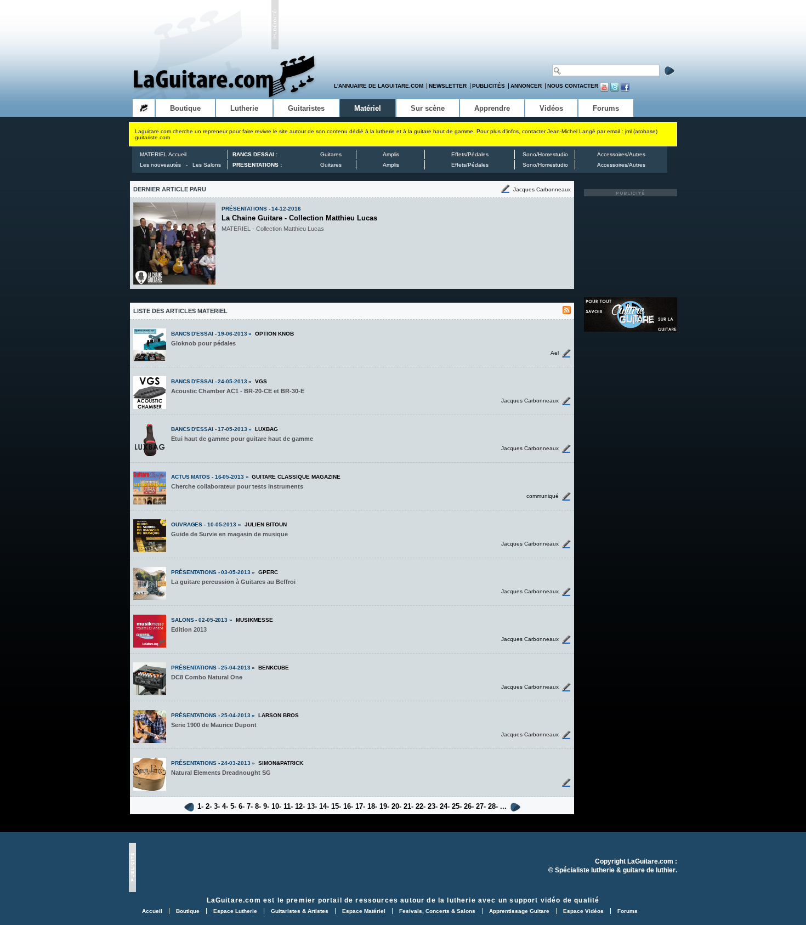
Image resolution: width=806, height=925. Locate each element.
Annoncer (526, 86)
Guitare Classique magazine (296, 477)
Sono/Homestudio (545, 154)
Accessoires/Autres (621, 154)
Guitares (331, 154)
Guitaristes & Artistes (299, 911)
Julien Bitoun (266, 524)
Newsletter (448, 86)
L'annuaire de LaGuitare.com (378, 86)
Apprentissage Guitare (519, 911)
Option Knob (274, 334)
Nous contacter (572, 86)
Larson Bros (278, 715)
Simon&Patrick (280, 763)
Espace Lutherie (235, 911)
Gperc (268, 572)
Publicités (488, 86)
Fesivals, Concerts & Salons (437, 911)
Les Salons (206, 165)
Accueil (152, 911)
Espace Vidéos (583, 911)
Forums (627, 911)
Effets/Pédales (470, 154)
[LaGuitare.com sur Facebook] (625, 90)
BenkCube (273, 668)
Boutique (188, 911)
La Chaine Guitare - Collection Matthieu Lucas (299, 218)
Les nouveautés (160, 165)
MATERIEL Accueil (163, 154)
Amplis (391, 154)
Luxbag (266, 429)
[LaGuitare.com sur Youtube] (604, 90)
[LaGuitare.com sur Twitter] (614, 90)
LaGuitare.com (234, 900)
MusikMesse (254, 620)
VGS (261, 381)
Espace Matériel (363, 911)
